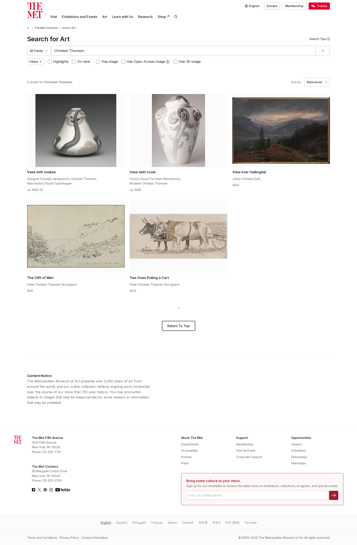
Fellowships (299, 457)
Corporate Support (249, 457)
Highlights (61, 61)
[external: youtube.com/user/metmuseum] (62, 489)
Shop (162, 17)
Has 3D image (190, 61)
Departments (190, 444)
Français (157, 522)
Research (145, 17)
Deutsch (188, 522)
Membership (294, 6)
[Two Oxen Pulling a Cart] (178, 236)
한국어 (216, 522)
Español (121, 522)
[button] (167, 61)
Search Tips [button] (317, 39)
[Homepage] (35, 10)
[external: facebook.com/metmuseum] (33, 489)
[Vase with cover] (178, 130)
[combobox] (184, 50)
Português (139, 522)
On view (83, 61)
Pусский (251, 522)
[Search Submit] (323, 50)
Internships (298, 463)
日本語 (203, 522)
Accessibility (189, 450)
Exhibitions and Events (79, 17)
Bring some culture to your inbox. (213, 481)
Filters (33, 61)
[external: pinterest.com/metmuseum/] (45, 489)
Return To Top (178, 326)
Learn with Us (122, 17)
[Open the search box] (176, 17)
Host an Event (245, 450)
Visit (53, 17)
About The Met (192, 438)
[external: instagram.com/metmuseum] (51, 489)
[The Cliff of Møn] (76, 236)
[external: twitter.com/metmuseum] (39, 489)
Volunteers (298, 450)
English (106, 522)
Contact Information (94, 537)
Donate (272, 6)
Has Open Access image (146, 61)
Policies (186, 457)
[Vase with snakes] (76, 130)
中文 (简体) (232, 522)
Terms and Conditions (42, 537)
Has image (109, 61)
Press (185, 463)
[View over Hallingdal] (281, 130)
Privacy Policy (69, 537)
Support (242, 438)
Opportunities (301, 438)
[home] (28, 28)
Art (104, 17)
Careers (296, 444)
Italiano (172, 522)
